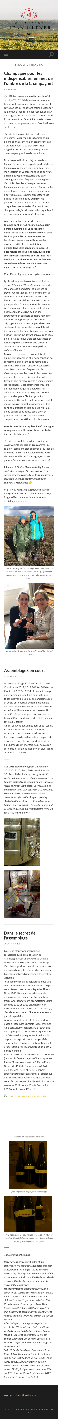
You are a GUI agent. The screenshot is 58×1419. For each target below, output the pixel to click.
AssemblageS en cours (24, 670)
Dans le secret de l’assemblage (20, 935)
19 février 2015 (13, 676)
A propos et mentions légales (20, 1394)
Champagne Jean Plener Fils (32, 1409)
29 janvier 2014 (13, 944)
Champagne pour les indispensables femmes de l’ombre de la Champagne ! (28, 78)
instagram (22, 501)
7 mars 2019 (10, 89)
